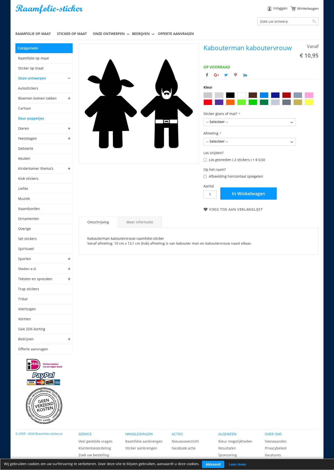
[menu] (167, 34)
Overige (24, 228)
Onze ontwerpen (32, 78)
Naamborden (29, 208)
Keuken (24, 158)
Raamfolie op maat (33, 58)
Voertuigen (27, 309)
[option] (207, 95)
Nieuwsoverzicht (185, 441)
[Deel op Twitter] (226, 75)
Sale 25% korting (31, 329)
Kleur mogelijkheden (235, 441)
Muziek (24, 198)
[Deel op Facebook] (207, 75)
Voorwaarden (276, 441)
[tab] (98, 222)
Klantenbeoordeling (94, 448)
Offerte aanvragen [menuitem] (176, 33)
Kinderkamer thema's (35, 168)
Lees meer (237, 464)
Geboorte (25, 148)
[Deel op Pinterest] (235, 75)
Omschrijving (98, 222)
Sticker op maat (31, 68)
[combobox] (288, 21)
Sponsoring (227, 455)
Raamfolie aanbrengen (144, 441)
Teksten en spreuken (35, 278)
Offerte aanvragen (33, 349)
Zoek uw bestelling (93, 455)
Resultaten (227, 448)
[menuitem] (35, 33)
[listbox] (261, 99)
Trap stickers (28, 289)
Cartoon (24, 108)
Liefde (23, 188)
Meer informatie (139, 222)
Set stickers (27, 238)
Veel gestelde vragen (95, 441)
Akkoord (213, 464)
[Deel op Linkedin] (245, 75)
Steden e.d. (27, 268)
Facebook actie (184, 448)
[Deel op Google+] (216, 75)
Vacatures (273, 455)
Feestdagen (27, 138)
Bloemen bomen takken (37, 98)
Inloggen (280, 8)
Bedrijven (26, 339)
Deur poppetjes (31, 118)
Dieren (23, 128)
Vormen (24, 319)
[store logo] (49, 9)
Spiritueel (26, 248)
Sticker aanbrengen (141, 448)
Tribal (23, 299)
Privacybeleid (276, 448)
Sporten (24, 258)
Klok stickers (28, 178)
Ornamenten (28, 218)
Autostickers (28, 88)
